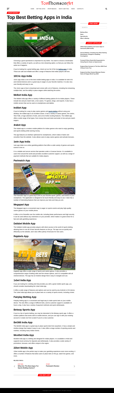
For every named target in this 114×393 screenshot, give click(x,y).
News (73, 8)
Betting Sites (40, 8)
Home (32, 8)
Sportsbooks (52, 8)
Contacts (80, 8)
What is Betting (64, 8)
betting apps (62, 69)
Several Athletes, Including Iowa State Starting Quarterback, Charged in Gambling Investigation (93, 54)
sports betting (53, 111)
